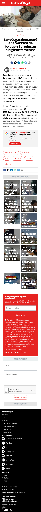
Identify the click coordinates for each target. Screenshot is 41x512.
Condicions (6, 483)
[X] (12, 352)
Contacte (5, 417)
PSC (6, 158)
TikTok (8, 468)
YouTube (9, 455)
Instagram (10, 451)
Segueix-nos (6, 429)
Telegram (9, 464)
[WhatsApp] (22, 352)
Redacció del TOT (19, 68)
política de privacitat (22, 320)
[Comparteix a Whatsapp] (22, 62)
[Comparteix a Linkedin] (18, 62)
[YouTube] (18, 352)
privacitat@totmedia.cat (11, 345)
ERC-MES (17, 158)
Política (20, 35)
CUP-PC (29, 158)
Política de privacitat (9, 486)
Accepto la (18, 320)
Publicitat (5, 420)
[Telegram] (25, 352)
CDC (6, 164)
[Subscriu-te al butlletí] (6, 352)
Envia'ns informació (9, 426)
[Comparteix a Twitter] (15, 62)
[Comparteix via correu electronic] (29, 62)
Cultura (24, 182)
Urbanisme (25, 231)
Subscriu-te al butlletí (10, 423)
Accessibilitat (6, 432)
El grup (4, 475)
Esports (24, 275)
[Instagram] (15, 352)
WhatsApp (10, 460)
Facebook (9, 443)
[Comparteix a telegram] (25, 62)
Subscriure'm (20, 315)
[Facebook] (9, 352)
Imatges (7, 182)
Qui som (5, 414)
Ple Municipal (11, 152)
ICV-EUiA (25, 152)
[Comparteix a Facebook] (12, 62)
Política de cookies (8, 489)
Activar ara (14, 144)
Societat (7, 214)
